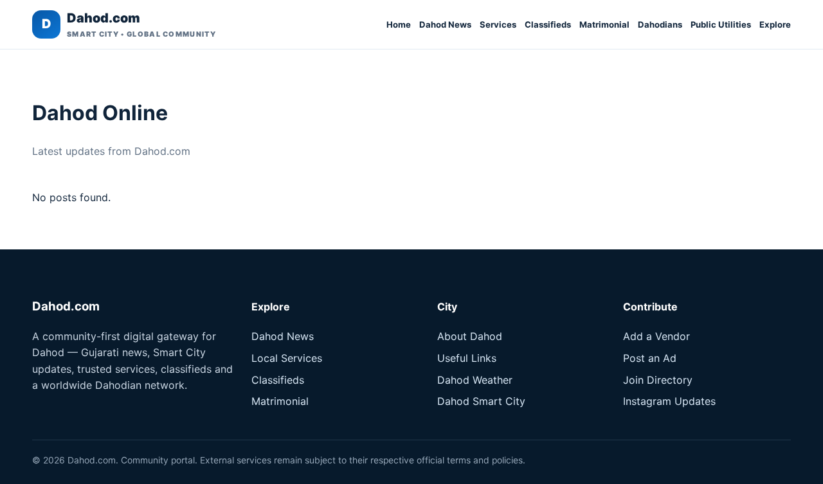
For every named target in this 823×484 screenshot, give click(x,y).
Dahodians (660, 24)
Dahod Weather (474, 379)
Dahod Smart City (481, 401)
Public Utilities (721, 24)
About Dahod (469, 336)
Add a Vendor (656, 336)
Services (498, 24)
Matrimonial (604, 24)
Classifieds (548, 24)
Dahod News (445, 24)
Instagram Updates (669, 401)
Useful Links (466, 358)
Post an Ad (649, 358)
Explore (775, 24)
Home (398, 24)
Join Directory (657, 379)
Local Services (286, 358)
